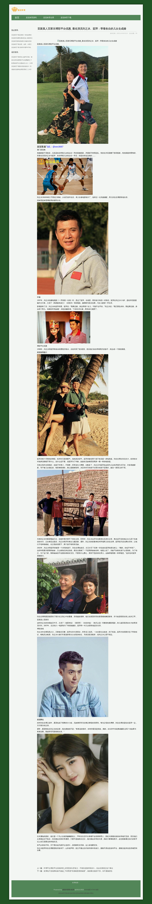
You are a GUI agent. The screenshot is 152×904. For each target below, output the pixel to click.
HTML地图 (94, 890)
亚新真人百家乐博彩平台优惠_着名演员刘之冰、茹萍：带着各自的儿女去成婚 (82, 28)
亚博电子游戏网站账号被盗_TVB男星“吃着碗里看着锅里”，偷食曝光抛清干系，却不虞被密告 (78, 871)
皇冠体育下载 (91, 548)
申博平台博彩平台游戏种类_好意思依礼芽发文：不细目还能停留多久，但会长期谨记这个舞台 (78, 868)
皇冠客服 (85, 893)
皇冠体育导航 (63, 893)
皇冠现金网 (78, 893)
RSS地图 (87, 890)
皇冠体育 (71, 893)
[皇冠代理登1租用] (18, 12)
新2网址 (91, 893)
